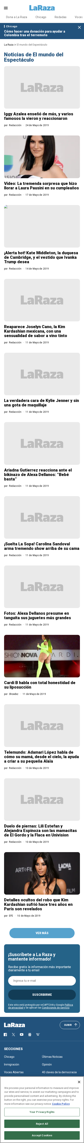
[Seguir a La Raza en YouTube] (22, 1035)
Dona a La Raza (16, 17)
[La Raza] (42, 8)
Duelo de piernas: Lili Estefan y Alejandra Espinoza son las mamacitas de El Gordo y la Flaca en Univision (40, 830)
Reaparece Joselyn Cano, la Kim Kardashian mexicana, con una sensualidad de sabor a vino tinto (35, 331)
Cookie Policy (61, 1103)
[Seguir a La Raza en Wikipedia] (38, 1035)
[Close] (79, 1081)
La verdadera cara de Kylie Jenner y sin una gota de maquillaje (41, 402)
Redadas (61, 17)
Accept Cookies (42, 1135)
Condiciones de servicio (55, 1007)
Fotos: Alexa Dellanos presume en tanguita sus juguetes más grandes (37, 615)
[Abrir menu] (5, 8)
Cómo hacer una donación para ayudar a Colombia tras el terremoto (34, 33)
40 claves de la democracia (59, 1072)
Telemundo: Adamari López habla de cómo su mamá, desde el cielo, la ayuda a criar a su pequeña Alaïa (41, 757)
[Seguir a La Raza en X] (13, 1035)
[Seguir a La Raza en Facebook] (5, 1035)
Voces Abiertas (14, 1072)
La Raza (8, 44)
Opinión (47, 1064)
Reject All (42, 1123)
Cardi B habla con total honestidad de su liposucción (39, 685)
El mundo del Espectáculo (32, 44)
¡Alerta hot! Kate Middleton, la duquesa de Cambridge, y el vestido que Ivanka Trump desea (41, 257)
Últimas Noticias (52, 1056)
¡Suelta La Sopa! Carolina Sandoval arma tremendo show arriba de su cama (41, 546)
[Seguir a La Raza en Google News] (30, 1035)
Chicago (40, 17)
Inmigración (11, 1064)
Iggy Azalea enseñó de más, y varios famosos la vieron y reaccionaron (38, 116)
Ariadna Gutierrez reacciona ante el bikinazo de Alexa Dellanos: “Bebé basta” (38, 474)
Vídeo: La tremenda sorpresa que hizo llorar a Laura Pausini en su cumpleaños (41, 185)
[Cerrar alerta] (79, 27)
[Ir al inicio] (20, 1025)
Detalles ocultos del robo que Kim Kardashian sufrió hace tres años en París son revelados (38, 904)
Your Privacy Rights (42, 1112)
